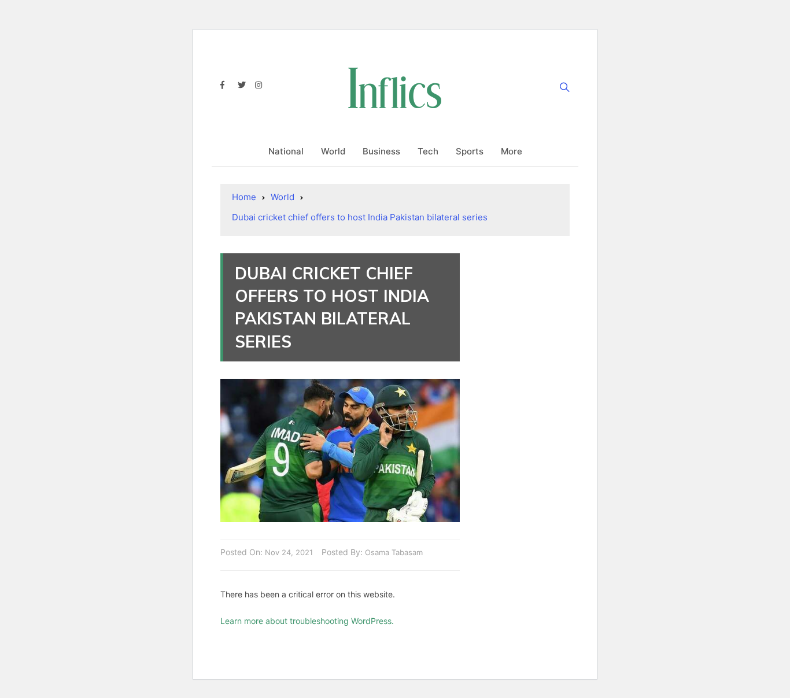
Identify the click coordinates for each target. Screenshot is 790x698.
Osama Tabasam (394, 552)
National (286, 151)
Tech (428, 151)
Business (381, 151)
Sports (469, 151)
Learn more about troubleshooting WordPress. (307, 621)
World (333, 151)
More (511, 151)
